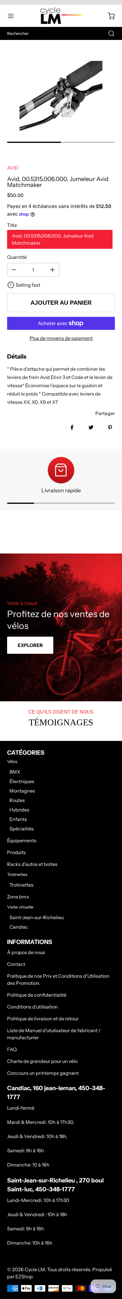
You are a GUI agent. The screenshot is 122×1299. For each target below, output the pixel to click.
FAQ (12, 1049)
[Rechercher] (108, 33)
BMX (14, 772)
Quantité (17, 257)
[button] (13, 15)
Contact (16, 964)
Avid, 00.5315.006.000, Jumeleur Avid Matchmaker (53, 239)
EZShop (24, 1276)
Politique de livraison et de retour (42, 1019)
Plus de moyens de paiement (61, 338)
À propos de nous (26, 952)
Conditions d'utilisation (32, 1007)
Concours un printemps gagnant (43, 1073)
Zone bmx (18, 897)
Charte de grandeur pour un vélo (42, 1061)
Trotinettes (21, 885)
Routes (17, 800)
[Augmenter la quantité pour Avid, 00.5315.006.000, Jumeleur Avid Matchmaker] (52, 269)
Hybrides (19, 810)
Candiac (18, 927)
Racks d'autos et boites (32, 864)
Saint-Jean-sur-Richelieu (36, 917)
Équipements (21, 840)
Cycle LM (35, 1269)
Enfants (18, 819)
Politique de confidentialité (36, 995)
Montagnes (22, 791)
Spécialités (21, 829)
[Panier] (108, 15)
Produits (16, 852)
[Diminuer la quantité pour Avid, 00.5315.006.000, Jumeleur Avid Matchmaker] (13, 269)
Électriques (21, 781)
